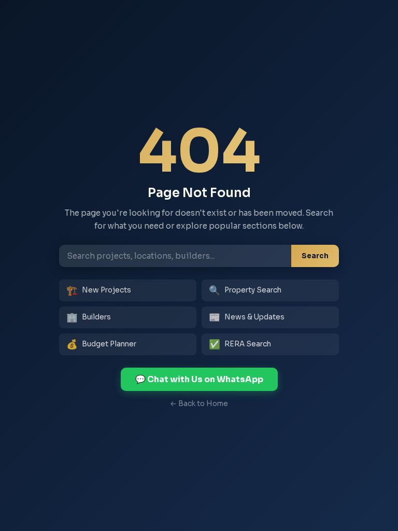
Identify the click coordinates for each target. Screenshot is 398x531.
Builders (88, 317)
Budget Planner (101, 344)
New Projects (98, 290)
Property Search (245, 290)
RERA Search (240, 344)
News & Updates (247, 317)
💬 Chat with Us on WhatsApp (199, 379)
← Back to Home (199, 403)
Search (315, 255)
